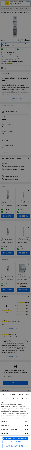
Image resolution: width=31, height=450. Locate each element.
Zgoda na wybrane (15, 441)
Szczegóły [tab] (13, 394)
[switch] (26, 425)
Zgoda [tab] (4, 394)
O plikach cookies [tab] (24, 394)
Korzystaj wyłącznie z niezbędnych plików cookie (15, 445)
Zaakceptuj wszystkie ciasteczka (15, 438)
